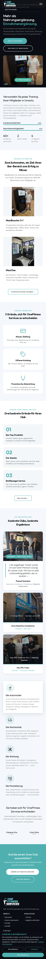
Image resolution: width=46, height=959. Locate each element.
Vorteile (7, 923)
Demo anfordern (15, 41)
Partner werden (23, 879)
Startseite (8, 917)
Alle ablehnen (13, 949)
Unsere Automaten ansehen (22, 872)
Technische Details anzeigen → (23, 292)
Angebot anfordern (33, 920)
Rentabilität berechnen (18, 48)
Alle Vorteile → (23, 498)
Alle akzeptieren (23, 955)
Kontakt (7, 926)
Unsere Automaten (11, 920)
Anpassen (34, 949)
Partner (28, 917)
